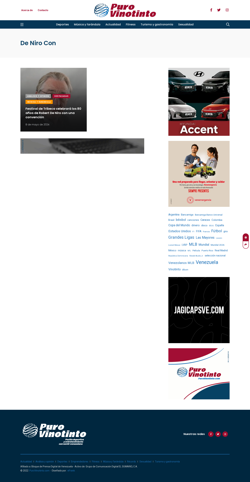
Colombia (217, 219)
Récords (131, 461)
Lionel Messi (174, 245)
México (172, 250)
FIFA (198, 231)
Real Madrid (221, 250)
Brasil (171, 220)
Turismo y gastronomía (157, 24)
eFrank (71, 470)
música (182, 250)
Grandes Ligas (181, 237)
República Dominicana (178, 256)
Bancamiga (187, 214)
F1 (193, 232)
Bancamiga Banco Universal (208, 214)
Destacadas (61, 96)
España (219, 225)
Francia (206, 231)
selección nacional (215, 255)
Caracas (205, 219)
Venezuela (207, 262)
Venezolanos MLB (181, 263)
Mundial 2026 (217, 244)
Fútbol (216, 231)
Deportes (62, 24)
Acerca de (27, 10)
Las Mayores (205, 238)
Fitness (131, 24)
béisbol (181, 220)
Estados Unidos (179, 231)
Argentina (173, 214)
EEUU (211, 226)
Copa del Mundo (179, 225)
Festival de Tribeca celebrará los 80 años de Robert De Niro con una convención (53, 112)
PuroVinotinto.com (39, 470)
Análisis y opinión (38, 96)
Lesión (219, 238)
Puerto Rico (207, 250)
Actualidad (113, 24)
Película (196, 250)
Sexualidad (186, 24)
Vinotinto (174, 269)
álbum (185, 269)
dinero (195, 225)
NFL (189, 251)
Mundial (204, 244)
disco (204, 225)
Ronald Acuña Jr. (196, 256)
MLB (193, 244)
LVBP (184, 244)
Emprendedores (79, 461)
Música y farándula (87, 24)
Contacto (43, 10)
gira (225, 231)
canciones (193, 220)
